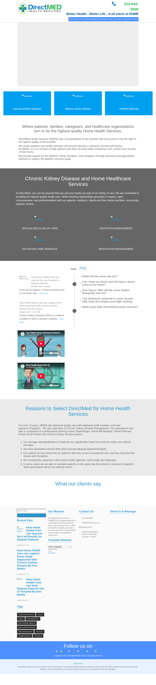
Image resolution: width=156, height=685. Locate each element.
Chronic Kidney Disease (26, 614)
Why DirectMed (91, 19)
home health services (25, 631)
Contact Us (119, 19)
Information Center (106, 19)
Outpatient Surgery (24, 636)
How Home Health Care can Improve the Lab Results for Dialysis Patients (45, 280)
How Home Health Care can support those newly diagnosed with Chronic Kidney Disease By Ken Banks (40, 305)
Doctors (40, 614)
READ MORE (43, 293)
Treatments (37, 636)
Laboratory (39, 631)
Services (79, 19)
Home (72, 19)
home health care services (27, 627)
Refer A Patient (131, 19)
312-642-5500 (87, 518)
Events (21, 619)
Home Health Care (33, 619)
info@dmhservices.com (91, 523)
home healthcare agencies (27, 623)
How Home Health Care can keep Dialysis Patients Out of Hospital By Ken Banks (30, 587)
